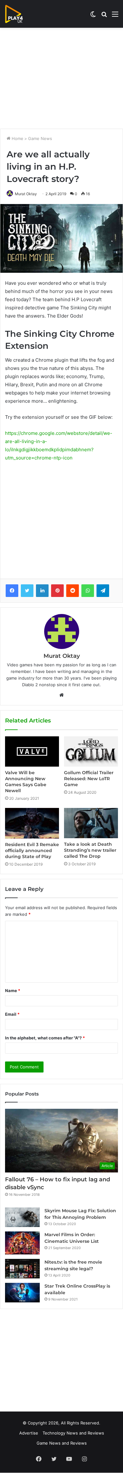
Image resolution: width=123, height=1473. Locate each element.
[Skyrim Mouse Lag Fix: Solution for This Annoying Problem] (22, 1217)
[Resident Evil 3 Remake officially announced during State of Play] (32, 823)
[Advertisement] (61, 78)
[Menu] (115, 16)
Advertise (28, 1432)
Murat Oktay (26, 193)
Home (16, 138)
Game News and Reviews (62, 1443)
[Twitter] (27, 590)
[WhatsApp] (87, 590)
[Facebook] (12, 590)
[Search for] (104, 16)
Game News (40, 138)
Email (12, 1014)
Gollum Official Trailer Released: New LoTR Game (89, 778)
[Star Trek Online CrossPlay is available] (22, 1292)
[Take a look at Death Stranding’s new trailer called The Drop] (91, 823)
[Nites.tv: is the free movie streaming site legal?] (22, 1268)
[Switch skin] (93, 16)
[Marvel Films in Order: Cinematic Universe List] (22, 1242)
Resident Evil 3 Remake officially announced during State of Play (32, 850)
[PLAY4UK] (19, 13)
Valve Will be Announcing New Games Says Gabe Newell (25, 781)
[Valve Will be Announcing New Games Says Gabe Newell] (32, 751)
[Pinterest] (57, 590)
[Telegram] (103, 590)
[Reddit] (72, 590)
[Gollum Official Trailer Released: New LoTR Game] (91, 751)
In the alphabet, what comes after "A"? (45, 1037)
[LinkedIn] (42, 590)
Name (12, 990)
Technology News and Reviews (73, 1432)
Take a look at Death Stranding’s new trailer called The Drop (90, 850)
